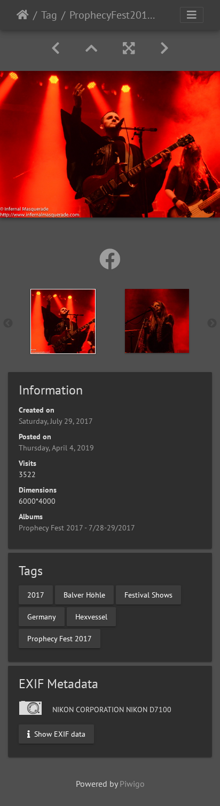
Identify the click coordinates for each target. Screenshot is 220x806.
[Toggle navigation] (191, 15)
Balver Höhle (84, 594)
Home (23, 15)
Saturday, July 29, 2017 (56, 421)
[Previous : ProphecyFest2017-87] (55, 48)
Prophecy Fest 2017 (59, 638)
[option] (63, 321)
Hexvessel (91, 616)
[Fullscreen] (128, 48)
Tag (49, 15)
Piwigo (132, 783)
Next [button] (212, 323)
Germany (41, 616)
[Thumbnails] (91, 48)
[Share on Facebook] (110, 259)
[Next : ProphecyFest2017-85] (164, 48)
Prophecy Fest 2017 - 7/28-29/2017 (77, 528)
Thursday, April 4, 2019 (56, 448)
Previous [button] (8, 323)
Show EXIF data (58, 734)
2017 (35, 594)
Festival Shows (148, 594)
